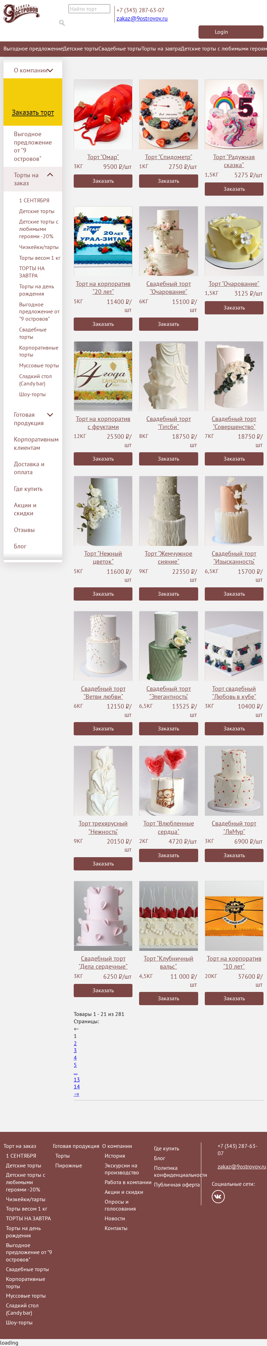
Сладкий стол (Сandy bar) (35, 380)
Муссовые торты (39, 365)
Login (221, 31)
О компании (117, 1145)
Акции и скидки (25, 509)
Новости (115, 1218)
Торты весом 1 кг (39, 257)
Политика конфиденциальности (180, 1171)
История (115, 1155)
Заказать (103, 180)
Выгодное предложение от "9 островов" (33, 146)
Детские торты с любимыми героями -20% (38, 229)
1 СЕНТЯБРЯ (34, 200)
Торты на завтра (161, 48)
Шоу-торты (32, 394)
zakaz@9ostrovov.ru (142, 18)
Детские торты (80, 48)
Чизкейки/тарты (39, 246)
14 (77, 1086)
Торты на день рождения (36, 290)
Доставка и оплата (29, 468)
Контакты (116, 1227)
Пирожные (68, 1165)
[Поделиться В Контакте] (218, 1196)
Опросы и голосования (120, 1205)
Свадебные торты (119, 48)
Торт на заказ (19, 1145)
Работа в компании (128, 1182)
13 (77, 1079)
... (76, 1072)
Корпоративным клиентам (36, 443)
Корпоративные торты (38, 351)
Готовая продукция (76, 1145)
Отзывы (24, 530)
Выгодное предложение (33, 48)
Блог (20, 546)
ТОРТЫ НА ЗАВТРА (31, 272)
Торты (62, 1155)
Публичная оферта (177, 1184)
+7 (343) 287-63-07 (140, 10)
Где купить (28, 489)
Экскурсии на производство (122, 1169)
